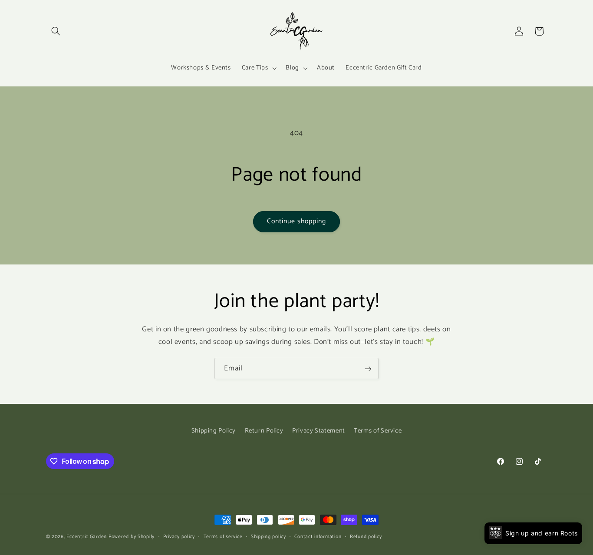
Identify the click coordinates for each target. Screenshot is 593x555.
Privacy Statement (318, 430)
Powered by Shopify (132, 536)
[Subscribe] (368, 368)
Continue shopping (296, 221)
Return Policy (264, 430)
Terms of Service (378, 430)
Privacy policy (179, 536)
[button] (56, 31)
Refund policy (366, 536)
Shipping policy (268, 536)
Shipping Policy (213, 430)
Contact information (317, 536)
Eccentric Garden (86, 536)
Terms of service (223, 536)
